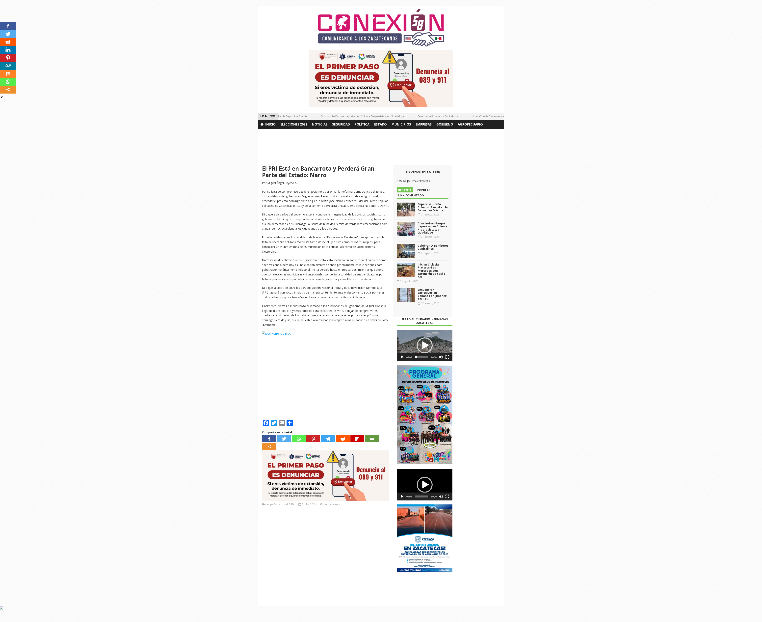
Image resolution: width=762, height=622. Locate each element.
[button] (425, 345)
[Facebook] (269, 438)
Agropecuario (470, 124)
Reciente (405, 190)
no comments (332, 504)
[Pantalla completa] (447, 357)
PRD (291, 504)
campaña (271, 504)
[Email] (372, 438)
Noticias (319, 124)
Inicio (270, 124)
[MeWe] (8, 66)
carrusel (283, 504)
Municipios (401, 124)
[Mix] (8, 74)
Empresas (424, 124)
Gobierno (444, 124)
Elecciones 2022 (293, 124)
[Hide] (1, 97)
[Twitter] (284, 438)
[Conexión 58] (381, 28)
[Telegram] (328, 438)
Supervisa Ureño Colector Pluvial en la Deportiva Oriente (433, 207)
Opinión (267, 133)
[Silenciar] (441, 357)
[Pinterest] (313, 438)
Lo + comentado (411, 195)
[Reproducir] (402, 357)
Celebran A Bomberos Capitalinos (426, 116)
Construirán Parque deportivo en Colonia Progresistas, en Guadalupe (351, 116)
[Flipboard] (357, 438)
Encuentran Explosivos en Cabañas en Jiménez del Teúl (432, 294)
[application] (424, 345)
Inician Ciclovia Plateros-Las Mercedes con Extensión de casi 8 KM (498, 116)
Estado (380, 124)
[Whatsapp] (299, 438)
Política (362, 124)
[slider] (421, 357)
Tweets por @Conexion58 (413, 181)
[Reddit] (343, 438)
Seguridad (341, 124)
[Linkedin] (8, 50)
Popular (423, 190)
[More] (269, 446)
